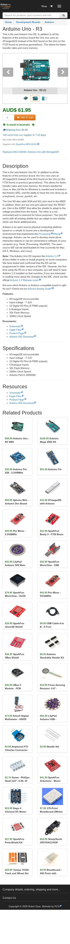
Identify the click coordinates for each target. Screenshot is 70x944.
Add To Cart (26, 117)
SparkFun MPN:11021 (26, 144)
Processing (44, 233)
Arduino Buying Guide (39, 288)
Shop (44, 6)
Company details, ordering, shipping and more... (31, 889)
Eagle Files (15, 329)
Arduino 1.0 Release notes (24, 280)
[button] (7, 78)
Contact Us (9, 897)
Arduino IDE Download (21, 336)
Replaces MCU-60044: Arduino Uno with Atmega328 (31, 151)
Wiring (56, 233)
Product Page (16, 333)
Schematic (15, 326)
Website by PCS (50, 906)
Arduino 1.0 (52, 256)
